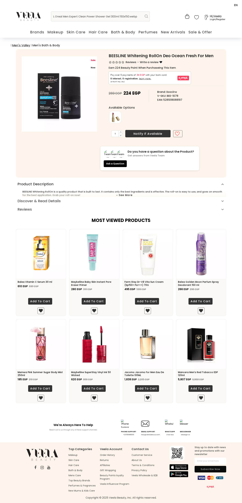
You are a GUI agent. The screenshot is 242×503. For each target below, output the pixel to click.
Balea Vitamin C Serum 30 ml (35, 281)
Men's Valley (21, 45)
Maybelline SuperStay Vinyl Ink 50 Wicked (91, 374)
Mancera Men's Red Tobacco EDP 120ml (198, 374)
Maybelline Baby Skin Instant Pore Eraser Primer (91, 283)
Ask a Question (115, 163)
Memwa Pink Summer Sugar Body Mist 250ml (40, 374)
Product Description (35, 184)
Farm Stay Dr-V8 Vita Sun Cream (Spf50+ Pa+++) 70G (143, 283)
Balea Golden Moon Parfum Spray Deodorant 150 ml (198, 283)
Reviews (24, 209)
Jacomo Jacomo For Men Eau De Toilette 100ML (144, 374)
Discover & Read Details (39, 201)
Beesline (171, 92)
